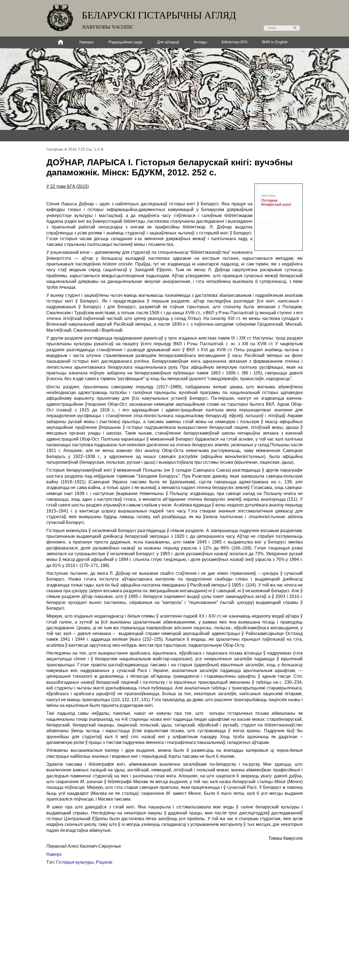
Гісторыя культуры (75, 862)
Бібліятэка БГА (234, 42)
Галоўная (54, 149)
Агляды (200, 42)
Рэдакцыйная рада (125, 42)
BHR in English (275, 42)
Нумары (86, 42)
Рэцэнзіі (104, 862)
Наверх (54, 854)
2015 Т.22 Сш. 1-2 (84, 149)
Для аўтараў (168, 42)
